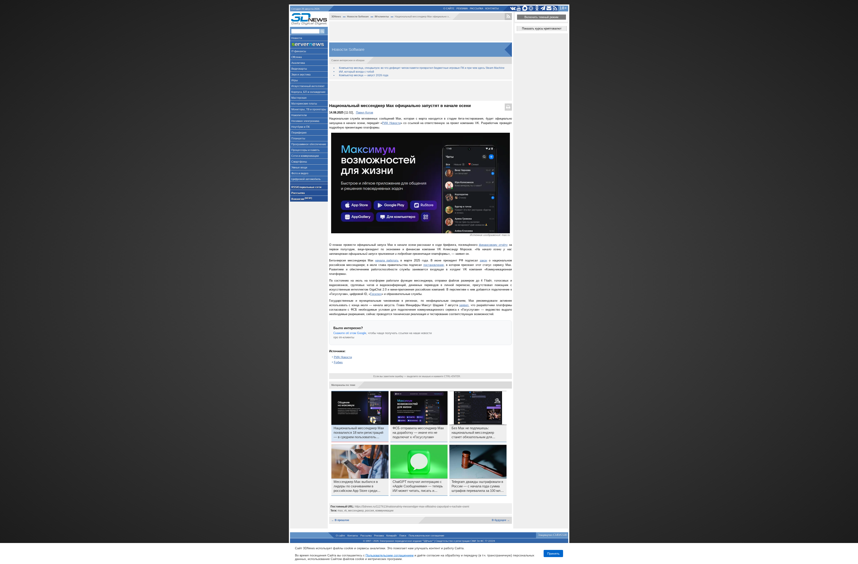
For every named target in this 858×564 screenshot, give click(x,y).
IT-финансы (298, 51)
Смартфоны (299, 161)
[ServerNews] (309, 44)
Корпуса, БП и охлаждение (308, 92)
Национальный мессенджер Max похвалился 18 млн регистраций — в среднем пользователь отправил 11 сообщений (359, 432)
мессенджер (356, 510)
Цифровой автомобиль (306, 179)
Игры (294, 80)
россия (369, 510)
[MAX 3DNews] (525, 8)
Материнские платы (304, 103)
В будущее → (501, 520)
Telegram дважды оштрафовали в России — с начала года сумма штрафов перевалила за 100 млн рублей (477, 486)
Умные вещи (299, 167)
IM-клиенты (382, 16)
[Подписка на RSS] (555, 8)
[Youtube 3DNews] (519, 8)
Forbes (338, 362)
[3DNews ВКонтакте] (513, 8)
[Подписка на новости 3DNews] (549, 8)
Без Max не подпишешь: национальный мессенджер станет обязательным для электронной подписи (473, 432)
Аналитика (298, 63)
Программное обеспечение (308, 144)
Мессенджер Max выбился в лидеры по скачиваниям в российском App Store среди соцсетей (356, 486)
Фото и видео (299, 173)
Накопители (299, 115)
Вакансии (301, 199)
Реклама (462, 8)
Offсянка (296, 57)
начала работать (387, 260)
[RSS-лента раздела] (508, 16)
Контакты (492, 8)
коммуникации (384, 510)
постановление (433, 265)
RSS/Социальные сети (306, 187)
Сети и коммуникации (305, 156)
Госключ (376, 294)
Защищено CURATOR (552, 535)
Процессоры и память (305, 150)
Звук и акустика (301, 74)
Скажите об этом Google (349, 333)
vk (345, 510)
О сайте (448, 8)
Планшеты (298, 138)
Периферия (299, 132)
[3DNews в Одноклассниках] (537, 8)
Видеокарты (299, 68)
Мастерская (299, 97)
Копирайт (391, 535)
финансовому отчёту (493, 244)
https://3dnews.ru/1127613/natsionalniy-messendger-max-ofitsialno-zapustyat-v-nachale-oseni (412, 506)
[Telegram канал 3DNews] (543, 8)
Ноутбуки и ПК (300, 126)
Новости (296, 38)
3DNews (336, 16)
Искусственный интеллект (308, 86)
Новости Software (358, 16)
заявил (464, 305)
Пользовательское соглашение (426, 535)
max (340, 510)
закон (483, 260)
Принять (553, 553)
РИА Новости (391, 123)
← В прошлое (340, 520)
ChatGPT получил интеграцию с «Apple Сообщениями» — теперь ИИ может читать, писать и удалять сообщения (418, 486)
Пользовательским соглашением (390, 555)
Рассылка (476, 8)
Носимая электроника (305, 121)
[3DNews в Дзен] (531, 8)
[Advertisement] (420, 31)
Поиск (402, 535)
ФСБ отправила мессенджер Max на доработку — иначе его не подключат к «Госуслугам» (418, 432)
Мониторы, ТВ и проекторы (308, 109)
